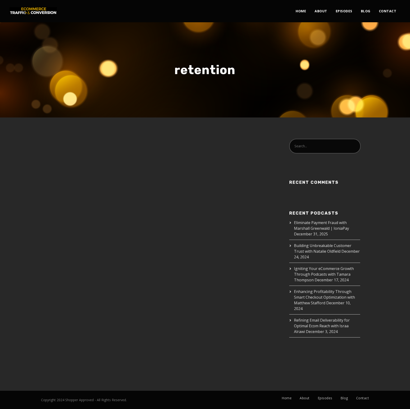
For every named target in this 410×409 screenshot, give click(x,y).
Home (301, 11)
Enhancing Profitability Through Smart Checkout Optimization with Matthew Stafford (324, 297)
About (321, 11)
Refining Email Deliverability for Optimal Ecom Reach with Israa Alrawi (322, 326)
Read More (57, 262)
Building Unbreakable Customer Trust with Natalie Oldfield (91, 162)
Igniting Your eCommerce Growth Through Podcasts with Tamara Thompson (324, 274)
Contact (387, 11)
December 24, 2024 (62, 183)
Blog (365, 11)
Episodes (344, 11)
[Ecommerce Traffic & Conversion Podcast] (33, 7)
